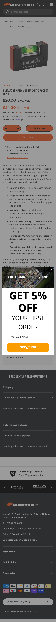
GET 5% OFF (28, 347)
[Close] (50, 270)
